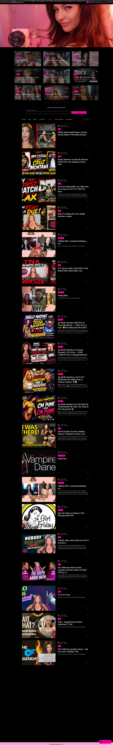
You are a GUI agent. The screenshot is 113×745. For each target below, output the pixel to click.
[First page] (45, 102)
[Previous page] (48, 102)
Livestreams (42, 119)
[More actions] (88, 126)
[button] (87, 1)
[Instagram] (98, 1)
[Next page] (65, 102)
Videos (18, 57)
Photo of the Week (59, 119)
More (67, 119)
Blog (47, 57)
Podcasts (50, 119)
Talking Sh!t (61, 238)
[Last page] (67, 102)
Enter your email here (30, 110)
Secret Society (61, 455)
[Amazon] (103, 1)
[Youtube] (101, 1)
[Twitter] (95, 1)
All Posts (24, 119)
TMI (59, 129)
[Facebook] (106, 1)
